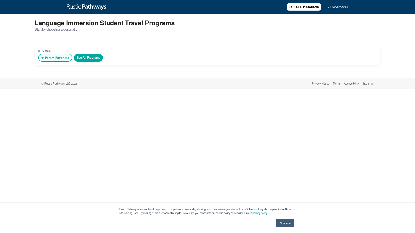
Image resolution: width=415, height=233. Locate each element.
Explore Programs (304, 7)
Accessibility (351, 83)
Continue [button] (285, 223)
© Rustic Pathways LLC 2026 (59, 83)
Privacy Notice (320, 83)
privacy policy (259, 213)
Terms (336, 83)
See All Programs (88, 57)
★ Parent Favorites (55, 57)
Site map (368, 83)
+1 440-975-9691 (338, 7)
